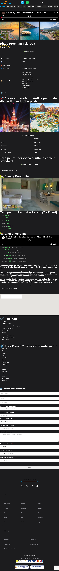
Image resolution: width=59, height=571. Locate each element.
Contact (31, 535)
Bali (24, 6)
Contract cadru (7, 544)
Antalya (19, 6)
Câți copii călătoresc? (6, 450)
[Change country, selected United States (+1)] (1, 402)
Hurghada (23, 508)
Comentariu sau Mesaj (6, 432)
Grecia (56, 6)
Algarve (40, 522)
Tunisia (6, 508)
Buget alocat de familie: (6, 457)
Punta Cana (31, 6)
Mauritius (40, 517)
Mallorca (6, 522)
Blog (5, 535)
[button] (57, 2)
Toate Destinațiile (10, 6)
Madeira (6, 517)
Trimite (29, 467)
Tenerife (23, 499)
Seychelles (6, 512)
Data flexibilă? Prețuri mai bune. (8, 419)
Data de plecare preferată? (7, 412)
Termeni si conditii (34, 544)
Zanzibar (40, 508)
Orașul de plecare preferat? (7, 425)
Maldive (50, 6)
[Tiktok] (37, 486)
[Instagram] (27, 486)
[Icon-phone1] (22, 2)
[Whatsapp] (27, 2)
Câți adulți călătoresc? (6, 443)
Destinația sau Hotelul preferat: (9, 406)
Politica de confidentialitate (10, 548)
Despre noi (6, 539)
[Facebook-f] (32, 486)
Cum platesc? (33, 539)
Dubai (44, 6)
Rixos (22, 517)
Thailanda (38, 6)
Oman (39, 503)
